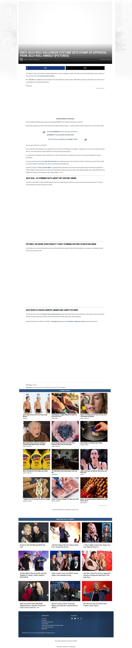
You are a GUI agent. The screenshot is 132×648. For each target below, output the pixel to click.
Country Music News (37, 387)
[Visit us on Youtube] (75, 618)
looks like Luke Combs (51, 161)
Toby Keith (70, 321)
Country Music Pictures (47, 387)
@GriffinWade (55, 131)
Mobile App (44, 628)
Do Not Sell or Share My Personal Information (52, 625)
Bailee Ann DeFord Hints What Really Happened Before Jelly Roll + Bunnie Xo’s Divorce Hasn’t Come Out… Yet (33, 606)
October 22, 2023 (72, 139)
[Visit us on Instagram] (72, 618)
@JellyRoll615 (50, 135)
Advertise (44, 620)
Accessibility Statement (47, 622)
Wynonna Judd (79, 321)
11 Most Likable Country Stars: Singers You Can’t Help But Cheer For (96, 546)
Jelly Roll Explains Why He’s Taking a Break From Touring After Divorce (65, 546)
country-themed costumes (47, 76)
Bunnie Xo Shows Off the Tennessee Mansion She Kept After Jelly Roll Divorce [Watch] (65, 606)
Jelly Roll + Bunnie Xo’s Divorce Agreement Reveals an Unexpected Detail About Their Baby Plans (96, 575)
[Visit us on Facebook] (78, 618)
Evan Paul (25, 59)
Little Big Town (55, 321)
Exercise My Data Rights (47, 627)
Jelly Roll (31, 79)
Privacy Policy (45, 623)
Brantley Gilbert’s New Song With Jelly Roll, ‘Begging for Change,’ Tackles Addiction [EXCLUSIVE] (33, 575)
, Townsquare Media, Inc (40, 632)
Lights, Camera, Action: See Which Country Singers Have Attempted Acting (65, 574)
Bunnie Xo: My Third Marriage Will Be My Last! (32, 546)
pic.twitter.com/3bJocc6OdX (66, 135)
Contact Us (44, 618)
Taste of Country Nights (44, 167)
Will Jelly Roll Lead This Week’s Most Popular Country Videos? (95, 605)
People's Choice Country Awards (51, 314)
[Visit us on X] (81, 618)
